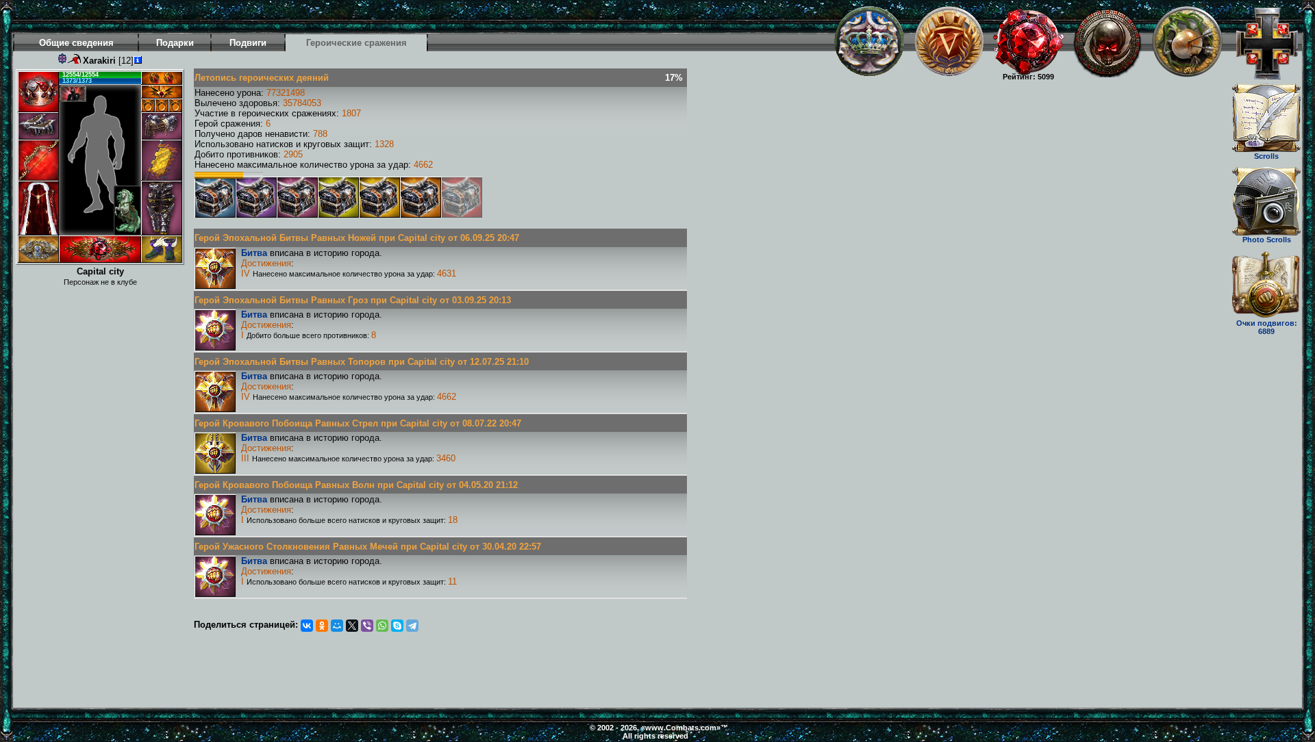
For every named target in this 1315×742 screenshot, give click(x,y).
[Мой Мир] (337, 625)
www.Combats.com (680, 728)
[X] (352, 625)
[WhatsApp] (382, 625)
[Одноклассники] (322, 625)
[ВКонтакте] (307, 625)
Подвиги (247, 43)
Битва (254, 253)
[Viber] (367, 625)
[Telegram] (412, 625)
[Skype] (397, 625)
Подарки (175, 43)
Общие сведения (76, 43)
